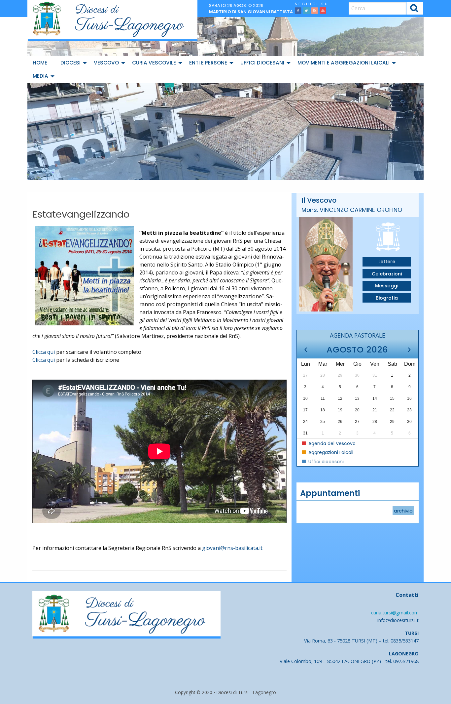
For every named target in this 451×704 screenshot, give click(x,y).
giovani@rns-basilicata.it (232, 548)
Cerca (414, 9)
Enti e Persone (208, 62)
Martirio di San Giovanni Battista (251, 12)
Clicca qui (43, 351)
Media (40, 75)
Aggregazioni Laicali (330, 452)
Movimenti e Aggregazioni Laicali (343, 62)
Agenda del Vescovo (331, 443)
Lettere (386, 261)
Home (40, 62)
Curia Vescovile (154, 62)
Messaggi (386, 285)
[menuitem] (41, 62)
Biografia (387, 298)
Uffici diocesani (262, 62)
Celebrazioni (387, 273)
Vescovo (106, 62)
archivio (403, 510)
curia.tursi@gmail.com (395, 612)
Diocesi (70, 62)
